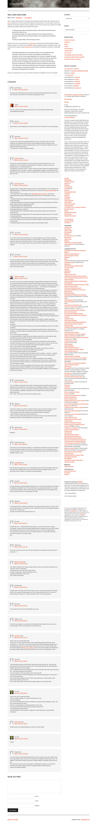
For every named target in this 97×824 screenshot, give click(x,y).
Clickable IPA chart (69, 262)
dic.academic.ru (68, 373)
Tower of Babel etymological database (74, 349)
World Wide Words (69, 346)
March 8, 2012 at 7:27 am (21, 605)
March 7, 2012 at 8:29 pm (21, 503)
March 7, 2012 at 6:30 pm (21, 444)
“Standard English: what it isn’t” (39, 194)
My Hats (66, 102)
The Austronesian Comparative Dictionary (74, 441)
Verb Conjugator (68, 344)
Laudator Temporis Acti (70, 216)
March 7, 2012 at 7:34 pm (21, 464)
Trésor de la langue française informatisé (74, 310)
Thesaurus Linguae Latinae (71, 306)
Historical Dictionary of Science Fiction (74, 455)
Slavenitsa (67, 388)
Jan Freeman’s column (73, 460)
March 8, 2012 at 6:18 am (21, 563)
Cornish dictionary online (70, 341)
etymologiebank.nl (69, 300)
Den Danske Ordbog (69, 301)
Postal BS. (76, 68)
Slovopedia (67, 368)
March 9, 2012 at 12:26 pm (21, 738)
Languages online (68, 453)
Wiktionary (67, 257)
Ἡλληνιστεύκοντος (69, 235)
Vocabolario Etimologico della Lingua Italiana (75, 327)
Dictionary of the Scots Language (72, 288)
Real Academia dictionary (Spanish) (73, 324)
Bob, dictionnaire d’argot (70, 312)
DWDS (66, 296)
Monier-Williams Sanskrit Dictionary (73, 438)
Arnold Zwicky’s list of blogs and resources (75, 250)
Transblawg (67, 193)
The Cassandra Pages (70, 192)
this (8, 23)
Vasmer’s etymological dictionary (72, 395)
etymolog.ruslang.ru (69, 382)
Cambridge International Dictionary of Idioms (75, 276)
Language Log (68, 227)
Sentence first (67, 239)
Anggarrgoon (67, 229)
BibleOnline (67, 272)
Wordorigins (67, 264)
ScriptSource (67, 271)
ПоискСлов (67, 375)
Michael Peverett (19, 562)
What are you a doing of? (28, 647)
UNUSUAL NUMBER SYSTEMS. (79, 71)
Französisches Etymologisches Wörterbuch (75, 322)
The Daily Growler (69, 181)
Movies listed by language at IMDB (73, 451)
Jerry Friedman (68, 68)
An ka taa (66, 445)
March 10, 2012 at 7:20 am (21, 753)
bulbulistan (67, 234)
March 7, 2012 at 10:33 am (21, 106)
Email (36, 801)
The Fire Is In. (67, 52)
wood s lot (67, 183)
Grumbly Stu (18, 158)
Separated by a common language (73, 242)
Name (36, 796)
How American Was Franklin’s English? (74, 57)
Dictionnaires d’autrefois (70, 320)
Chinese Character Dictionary (71, 429)
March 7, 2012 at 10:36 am (21, 123)
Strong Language (68, 244)
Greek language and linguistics (72, 356)
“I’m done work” (31, 43)
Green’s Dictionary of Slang (71, 255)
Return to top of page (13, 819)
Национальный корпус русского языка (74, 400)
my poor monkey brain (50, 190)
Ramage (66, 474)
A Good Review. (68, 50)
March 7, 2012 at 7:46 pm (21, 483)
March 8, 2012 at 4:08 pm (21, 693)
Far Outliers (67, 197)
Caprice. (66, 46)
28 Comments (28, 17)
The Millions (67, 222)
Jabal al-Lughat (68, 230)
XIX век (66, 210)
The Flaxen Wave (68, 205)
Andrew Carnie (29, 47)
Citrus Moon (67, 472)
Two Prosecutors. (68, 48)
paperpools (67, 198)
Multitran (66, 252)
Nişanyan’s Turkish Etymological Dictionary (75, 439)
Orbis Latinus (67, 366)
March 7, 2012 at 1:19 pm (21, 278)
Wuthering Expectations (70, 212)
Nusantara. (67, 42)
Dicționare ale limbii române (71, 332)
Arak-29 (66, 342)
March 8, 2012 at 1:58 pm (21, 661)
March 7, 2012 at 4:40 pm (21, 429)
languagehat (19, 17)
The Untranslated (68, 219)
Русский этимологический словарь (73, 376)
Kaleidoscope (67, 180)
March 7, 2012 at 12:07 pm (21, 185)
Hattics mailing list (69, 466)
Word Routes (67, 237)
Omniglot (66, 269)
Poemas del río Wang (69, 204)
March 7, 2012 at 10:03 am (21, 89)
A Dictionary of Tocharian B (71, 428)
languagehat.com (13, 4)
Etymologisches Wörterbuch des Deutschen (75, 295)
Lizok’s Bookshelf (68, 200)
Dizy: (65, 329)
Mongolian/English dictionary (71, 434)
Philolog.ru (67, 387)
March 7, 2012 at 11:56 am (21, 160)
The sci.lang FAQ (68, 267)
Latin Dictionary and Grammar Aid (72, 305)
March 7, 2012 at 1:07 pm (21, 256)
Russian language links (70, 397)
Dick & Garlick (68, 232)
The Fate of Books (69, 221)
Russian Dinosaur (68, 209)
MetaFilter (66, 185)
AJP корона (18, 636)
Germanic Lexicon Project (70, 286)
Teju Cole (79, 482)
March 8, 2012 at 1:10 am (21, 547)
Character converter (69, 462)
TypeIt (65, 260)
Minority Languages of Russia (71, 392)
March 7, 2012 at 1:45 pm (21, 382)
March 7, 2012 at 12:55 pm (21, 234)
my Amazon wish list (69, 117)
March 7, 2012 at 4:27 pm (21, 405)
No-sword (66, 190)
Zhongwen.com (68, 431)
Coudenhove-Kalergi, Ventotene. (72, 59)
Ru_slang (67, 393)
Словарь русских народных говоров (73, 407)
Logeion (66, 353)
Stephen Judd (18, 276)
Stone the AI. (70, 75)
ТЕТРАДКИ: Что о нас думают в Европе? (75, 207)
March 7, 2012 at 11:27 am (21, 138)
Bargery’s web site (69, 448)
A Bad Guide (67, 202)
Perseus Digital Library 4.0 (71, 351)
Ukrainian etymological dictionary (72, 422)
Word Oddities (68, 458)
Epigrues (66, 195)
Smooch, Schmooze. (69, 40)
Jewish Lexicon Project (70, 274)
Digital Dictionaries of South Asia (72, 436)
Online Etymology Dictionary (71, 347)
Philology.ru (67, 385)
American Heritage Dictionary (71, 254)
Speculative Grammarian (70, 457)
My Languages (68, 99)
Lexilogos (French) (69, 318)
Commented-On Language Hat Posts (73, 94)
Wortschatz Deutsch (69, 293)
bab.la (66, 259)
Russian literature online (70, 399)
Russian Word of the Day (70, 417)
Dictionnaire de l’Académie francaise (73, 313)
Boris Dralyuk (67, 214)
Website (37, 805)
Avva (65, 188)
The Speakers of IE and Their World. (73, 55)
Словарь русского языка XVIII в (72, 414)
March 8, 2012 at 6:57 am (21, 587)
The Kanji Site (68, 433)
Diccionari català (68, 325)
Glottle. (66, 44)
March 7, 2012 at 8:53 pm (21, 523)
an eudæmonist (68, 187)
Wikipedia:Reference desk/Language (73, 266)
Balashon (66, 241)
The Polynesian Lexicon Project (72, 443)
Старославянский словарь (71, 411)
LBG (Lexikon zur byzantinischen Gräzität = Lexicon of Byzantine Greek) (75, 363)
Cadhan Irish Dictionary (70, 335)
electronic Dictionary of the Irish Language (75, 334)
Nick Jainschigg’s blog (70, 471)
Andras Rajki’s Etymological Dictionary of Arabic (76, 284)
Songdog (66, 178)
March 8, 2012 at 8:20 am (21, 620)
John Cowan (18, 183)
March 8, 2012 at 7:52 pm (21, 723)
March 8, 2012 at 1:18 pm (21, 637)
